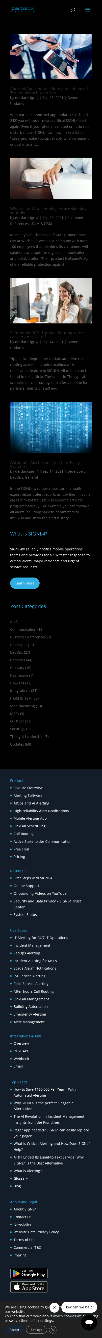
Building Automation (31, 1006)
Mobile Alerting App (30, 818)
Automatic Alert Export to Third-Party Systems (45, 464)
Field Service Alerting (31, 983)
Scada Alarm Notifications (35, 968)
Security (17, 728)
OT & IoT (17, 721)
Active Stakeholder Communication (43, 841)
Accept (14, 1330)
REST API (21, 1051)
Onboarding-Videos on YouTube (40, 893)
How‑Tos (17, 683)
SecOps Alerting (27, 953)
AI (11, 621)
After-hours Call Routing (34, 991)
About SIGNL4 (25, 1209)
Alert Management (29, 1022)
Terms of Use (24, 1239)
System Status (25, 914)
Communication (23, 629)
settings (46, 1320)
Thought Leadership (27, 736)
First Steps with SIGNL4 (33, 878)
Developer (75, 471)
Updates (17, 103)
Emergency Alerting (30, 1014)
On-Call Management (31, 999)
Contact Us (22, 1216)
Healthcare (19, 675)
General (73, 97)
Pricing (19, 856)
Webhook (21, 1058)
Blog (17, 1186)
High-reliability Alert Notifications (41, 810)
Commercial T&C (27, 1247)
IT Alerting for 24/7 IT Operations (41, 937)
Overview (21, 1043)
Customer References (28, 637)
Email (18, 1066)
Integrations (20, 690)
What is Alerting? (28, 1170)
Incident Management (32, 945)
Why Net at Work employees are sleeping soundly (48, 211)
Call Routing (24, 833)
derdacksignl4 (26, 97)
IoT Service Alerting (30, 976)
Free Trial (21, 849)
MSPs (14, 713)
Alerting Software (28, 795)
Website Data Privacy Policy (36, 1232)
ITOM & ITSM (41, 223)
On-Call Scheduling (30, 826)
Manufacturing (22, 706)
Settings (36, 1330)
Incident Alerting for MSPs (35, 960)
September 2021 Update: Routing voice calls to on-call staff (46, 335)
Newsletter (23, 1224)
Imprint (20, 1255)
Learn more (24, 583)
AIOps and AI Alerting (31, 803)
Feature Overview (28, 787)
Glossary (17, 667)
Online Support (26, 885)
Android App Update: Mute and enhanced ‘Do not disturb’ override (49, 90)
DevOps (16, 477)
